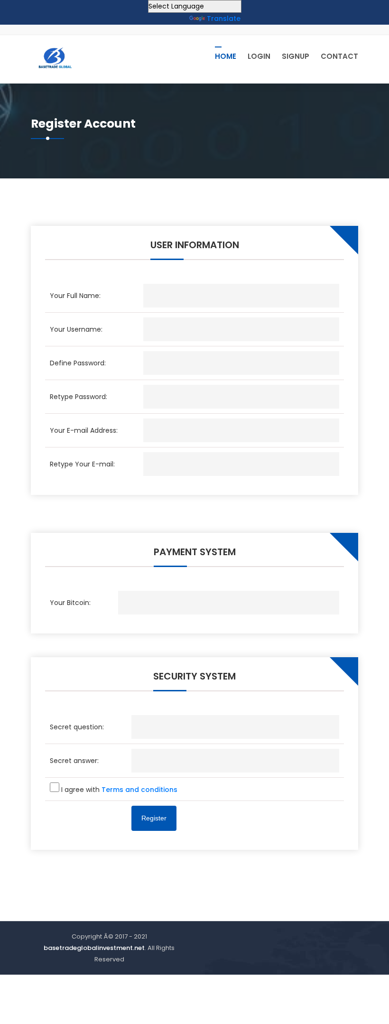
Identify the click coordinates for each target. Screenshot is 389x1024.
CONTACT (339, 56)
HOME (225, 56)
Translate (224, 18)
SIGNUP (295, 56)
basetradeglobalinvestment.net (94, 947)
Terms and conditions (139, 789)
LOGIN (259, 56)
